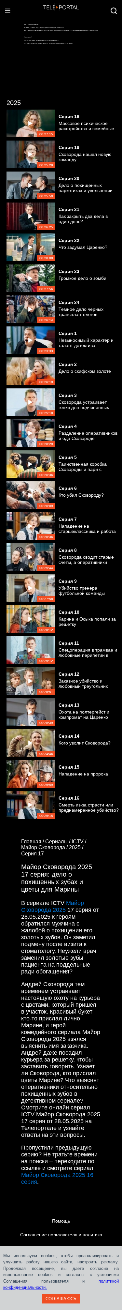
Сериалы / (58, 841)
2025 (14, 102)
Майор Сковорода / (45, 847)
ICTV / (80, 841)
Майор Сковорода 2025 (52, 906)
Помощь (61, 1221)
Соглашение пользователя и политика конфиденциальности (61, 1241)
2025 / (77, 847)
